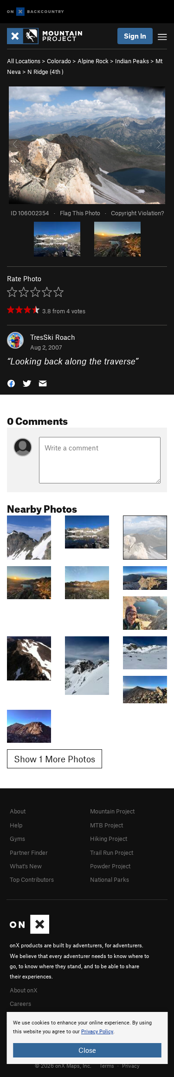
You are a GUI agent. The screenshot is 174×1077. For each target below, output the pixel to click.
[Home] (49, 36)
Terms (106, 1065)
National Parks (109, 879)
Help (16, 825)
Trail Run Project (111, 852)
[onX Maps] (29, 931)
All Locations (23, 61)
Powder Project (110, 866)
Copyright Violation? (137, 213)
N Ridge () (45, 71)
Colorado (59, 61)
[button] (11, 382)
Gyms (17, 838)
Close (87, 1050)
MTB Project (106, 825)
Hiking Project (108, 838)
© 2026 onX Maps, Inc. (63, 1065)
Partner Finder (29, 852)
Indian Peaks (132, 61)
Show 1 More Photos (54, 758)
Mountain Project (112, 811)
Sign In (135, 36)
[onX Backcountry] (35, 11)
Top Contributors (32, 879)
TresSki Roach (52, 337)
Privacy (131, 1065)
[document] (87, 1037)
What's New (26, 866)
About (18, 811)
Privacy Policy (97, 1032)
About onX (24, 990)
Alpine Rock (93, 61)
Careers (20, 1003)
